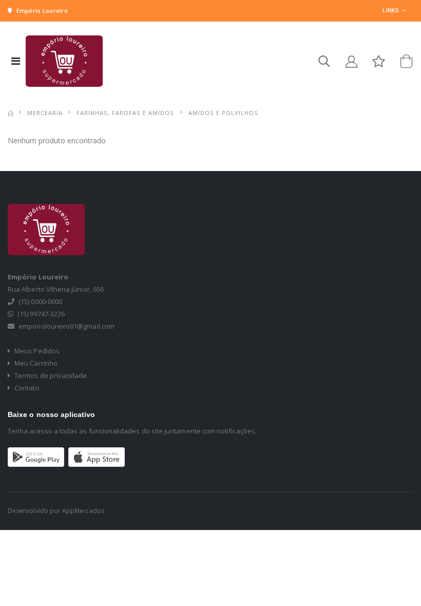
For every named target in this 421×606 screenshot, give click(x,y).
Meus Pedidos (36, 350)
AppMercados (83, 510)
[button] (324, 63)
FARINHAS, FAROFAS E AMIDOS (125, 113)
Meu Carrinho (35, 363)
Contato (26, 387)
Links (390, 10)
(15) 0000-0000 (40, 301)
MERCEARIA (45, 113)
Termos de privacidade (50, 375)
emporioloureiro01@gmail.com (66, 326)
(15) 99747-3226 (41, 313)
